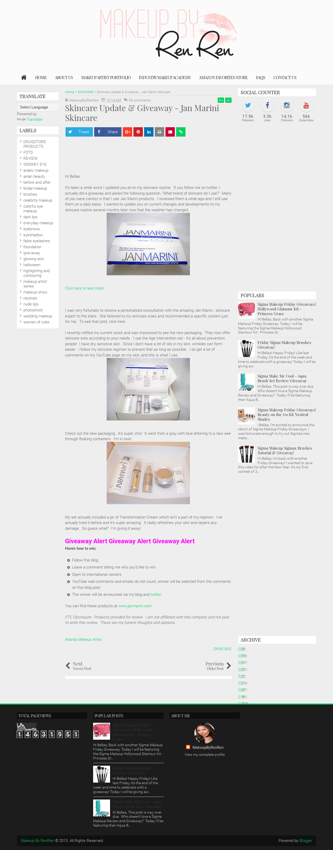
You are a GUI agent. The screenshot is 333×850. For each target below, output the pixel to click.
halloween (31, 265)
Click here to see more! (84, 288)
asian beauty (34, 176)
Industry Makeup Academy (165, 77)
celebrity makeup (37, 200)
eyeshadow (33, 235)
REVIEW (30, 158)
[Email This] (170, 132)
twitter (155, 594)
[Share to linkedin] (148, 132)
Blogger (305, 840)
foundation (32, 247)
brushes (30, 194)
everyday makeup (38, 223)
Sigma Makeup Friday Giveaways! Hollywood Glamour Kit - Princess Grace (287, 309)
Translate (34, 119)
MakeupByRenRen (208, 747)
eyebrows (31, 229)
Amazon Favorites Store (223, 77)
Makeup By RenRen (37, 840)
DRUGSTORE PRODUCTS (34, 144)
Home (41, 77)
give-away (31, 253)
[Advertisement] (159, 152)
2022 (242, 676)
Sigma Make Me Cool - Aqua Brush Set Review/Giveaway (282, 378)
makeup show (35, 292)
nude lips (31, 304)
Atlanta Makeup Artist (83, 639)
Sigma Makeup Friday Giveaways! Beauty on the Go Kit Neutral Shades (287, 414)
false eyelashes (36, 241)
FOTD (28, 152)
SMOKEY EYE (35, 164)
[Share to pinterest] (138, 132)
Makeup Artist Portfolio (106, 77)
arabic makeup (35, 170)
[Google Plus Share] (127, 132)
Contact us (284, 77)
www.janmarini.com (135, 606)
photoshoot (33, 310)
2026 (242, 649)
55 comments (140, 100)
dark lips (30, 217)
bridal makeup (35, 188)
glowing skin (33, 259)
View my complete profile (205, 754)
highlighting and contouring (36, 273)
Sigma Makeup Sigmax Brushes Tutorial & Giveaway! (285, 450)
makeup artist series (35, 284)
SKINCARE (222, 649)
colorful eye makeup (33, 208)
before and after (37, 182)
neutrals (30, 298)
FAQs (260, 77)
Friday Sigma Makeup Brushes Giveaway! (284, 345)
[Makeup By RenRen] (24, 78)
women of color (36, 322)
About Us (64, 77)
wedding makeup (37, 316)
